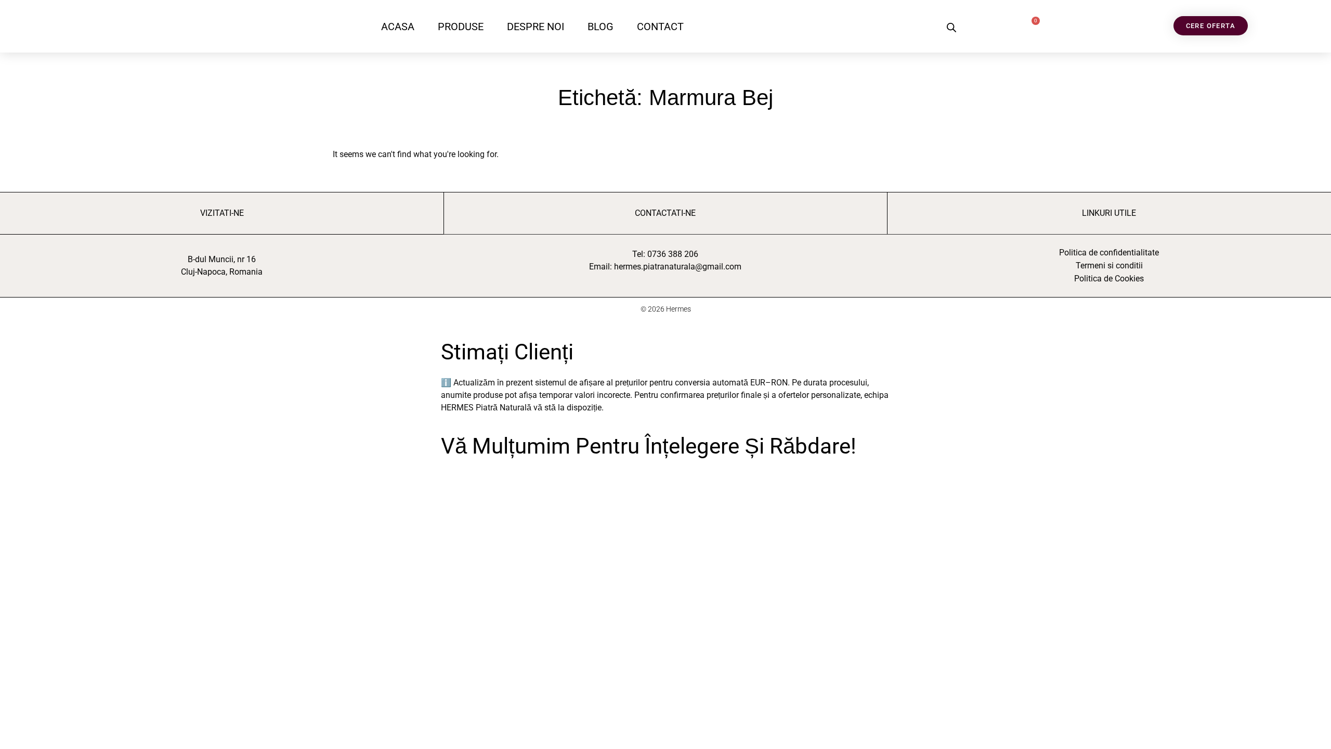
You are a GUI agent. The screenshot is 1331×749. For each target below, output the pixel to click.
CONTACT (660, 26)
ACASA (397, 26)
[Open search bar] (951, 27)
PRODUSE (461, 26)
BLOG (601, 26)
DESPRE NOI (535, 26)
